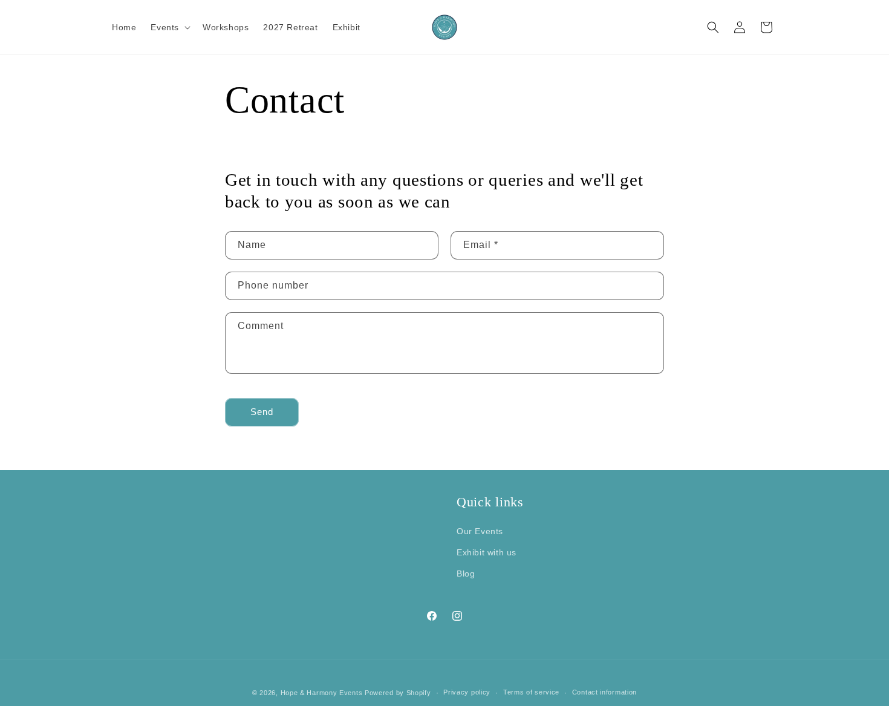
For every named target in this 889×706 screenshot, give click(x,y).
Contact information (604, 692)
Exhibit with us (486, 552)
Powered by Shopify (398, 692)
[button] (169, 26)
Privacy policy (466, 692)
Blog (466, 573)
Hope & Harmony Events (322, 692)
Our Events (480, 531)
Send (261, 412)
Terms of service (531, 692)
